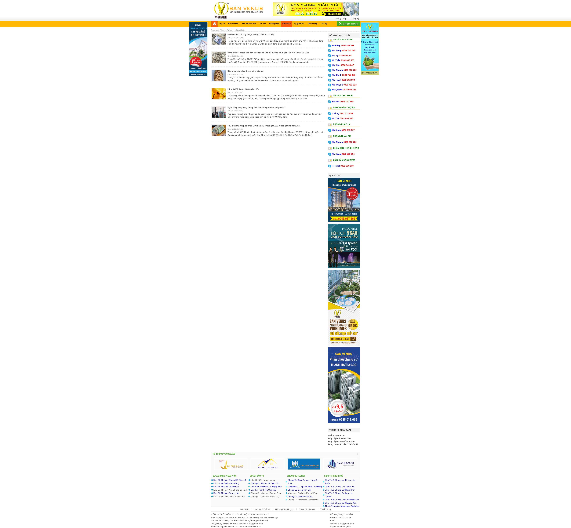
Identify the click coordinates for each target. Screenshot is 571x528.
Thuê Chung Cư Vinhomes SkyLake (342, 506)
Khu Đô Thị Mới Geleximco (226, 486)
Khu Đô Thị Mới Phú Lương (226, 483)
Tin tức (222, 30)
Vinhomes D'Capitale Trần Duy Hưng (305, 486)
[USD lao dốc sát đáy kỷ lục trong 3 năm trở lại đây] (219, 41)
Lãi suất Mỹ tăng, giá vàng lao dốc (243, 89)
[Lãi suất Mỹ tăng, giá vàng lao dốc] (219, 95)
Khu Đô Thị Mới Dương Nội (226, 493)
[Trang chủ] (214, 24)
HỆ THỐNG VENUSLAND (224, 454)
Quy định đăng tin (307, 509)
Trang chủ (215, 30)
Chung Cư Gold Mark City (300, 496)
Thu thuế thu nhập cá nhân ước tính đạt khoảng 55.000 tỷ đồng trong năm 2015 (264, 126)
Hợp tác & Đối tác (262, 509)
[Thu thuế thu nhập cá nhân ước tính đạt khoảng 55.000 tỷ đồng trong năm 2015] (219, 132)
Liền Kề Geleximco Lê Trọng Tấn (266, 486)
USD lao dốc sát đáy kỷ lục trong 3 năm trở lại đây (251, 34)
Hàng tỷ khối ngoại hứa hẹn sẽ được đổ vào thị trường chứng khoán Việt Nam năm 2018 (268, 53)
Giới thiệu (244, 509)
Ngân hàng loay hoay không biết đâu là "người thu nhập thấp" (256, 107)
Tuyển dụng (325, 509)
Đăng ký (355, 18)
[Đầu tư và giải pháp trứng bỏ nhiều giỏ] (219, 77)
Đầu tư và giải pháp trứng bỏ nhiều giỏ (245, 71)
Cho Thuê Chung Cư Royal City (340, 490)
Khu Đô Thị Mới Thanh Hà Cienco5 (229, 480)
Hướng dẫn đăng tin (284, 509)
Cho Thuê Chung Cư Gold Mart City (342, 499)
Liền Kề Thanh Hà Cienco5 (264, 490)
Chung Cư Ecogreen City (299, 490)
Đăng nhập (341, 18)
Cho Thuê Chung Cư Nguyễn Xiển (341, 503)
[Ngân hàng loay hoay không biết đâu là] (219, 114)
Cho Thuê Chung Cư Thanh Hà (339, 486)
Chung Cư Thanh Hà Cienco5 (265, 483)
